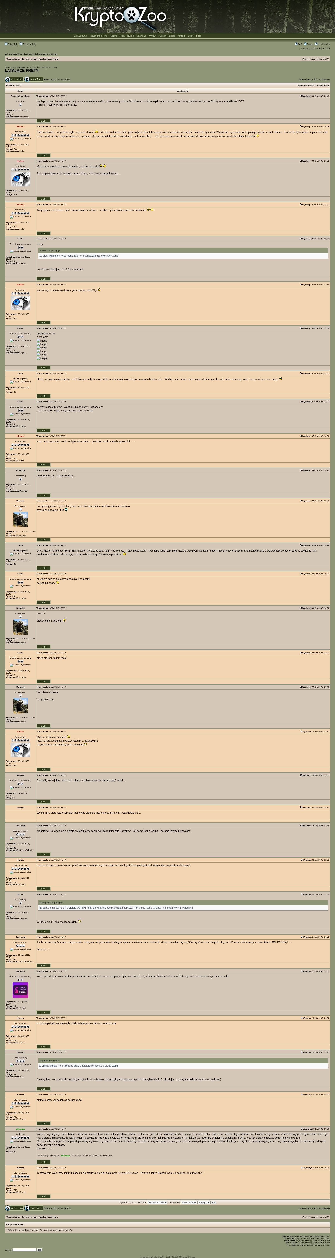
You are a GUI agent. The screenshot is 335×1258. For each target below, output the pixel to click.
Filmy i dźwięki (127, 36)
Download (141, 36)
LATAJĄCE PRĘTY (21, 70)
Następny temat (322, 85)
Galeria (113, 36)
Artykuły (152, 36)
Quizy (190, 36)
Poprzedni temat (305, 85)
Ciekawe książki (167, 36)
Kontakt (181, 36)
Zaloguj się (12, 44)
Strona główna (80, 36)
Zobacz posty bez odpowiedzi (19, 54)
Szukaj (309, 44)
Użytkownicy (323, 44)
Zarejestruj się (29, 44)
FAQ (299, 44)
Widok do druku (13, 85)
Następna (325, 79)
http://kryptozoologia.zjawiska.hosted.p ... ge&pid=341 (67, 740)
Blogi (198, 36)
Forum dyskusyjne (98, 36)
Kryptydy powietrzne (48, 59)
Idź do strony (305, 79)
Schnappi (65, 1155)
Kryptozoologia (29, 59)
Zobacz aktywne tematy (46, 54)
